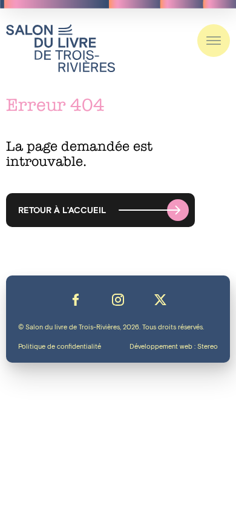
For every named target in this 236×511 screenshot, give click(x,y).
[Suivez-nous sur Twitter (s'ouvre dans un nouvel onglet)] (160, 300)
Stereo (207, 347)
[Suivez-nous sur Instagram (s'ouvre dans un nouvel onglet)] (118, 300)
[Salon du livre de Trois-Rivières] (60, 48)
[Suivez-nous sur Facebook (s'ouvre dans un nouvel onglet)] (76, 300)
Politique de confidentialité (59, 347)
